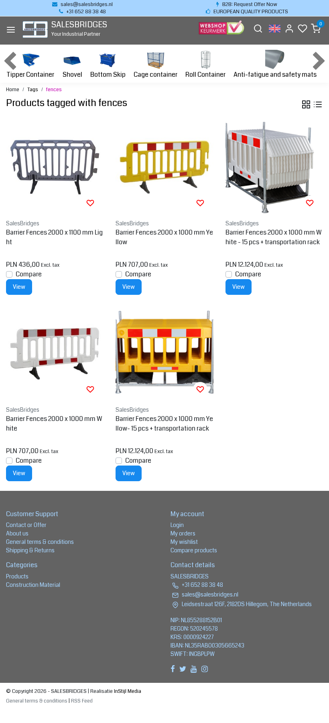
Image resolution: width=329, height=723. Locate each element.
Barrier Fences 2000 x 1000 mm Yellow (164, 237)
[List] (318, 104)
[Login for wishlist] (90, 203)
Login (177, 525)
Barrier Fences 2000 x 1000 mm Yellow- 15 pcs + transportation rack (164, 423)
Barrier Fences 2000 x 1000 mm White (54, 423)
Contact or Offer (26, 525)
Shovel (72, 74)
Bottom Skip (108, 74)
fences (54, 89)
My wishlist (184, 542)
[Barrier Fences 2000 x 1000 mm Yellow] (164, 167)
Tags (32, 89)
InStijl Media (127, 691)
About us (17, 533)
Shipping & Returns (30, 550)
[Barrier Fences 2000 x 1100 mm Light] (55, 167)
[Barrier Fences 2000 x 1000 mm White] (55, 353)
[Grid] (306, 104)
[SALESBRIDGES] (35, 29)
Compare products (194, 550)
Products (17, 576)
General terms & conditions (40, 542)
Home (12, 89)
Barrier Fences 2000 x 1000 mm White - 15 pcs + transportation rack (273, 237)
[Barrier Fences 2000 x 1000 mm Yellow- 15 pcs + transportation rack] (164, 353)
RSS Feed (82, 701)
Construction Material (33, 585)
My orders (183, 533)
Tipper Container (30, 74)
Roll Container (205, 74)
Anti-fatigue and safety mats (275, 74)
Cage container (155, 74)
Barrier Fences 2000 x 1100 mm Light (54, 237)
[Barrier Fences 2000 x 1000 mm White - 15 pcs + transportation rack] (274, 167)
